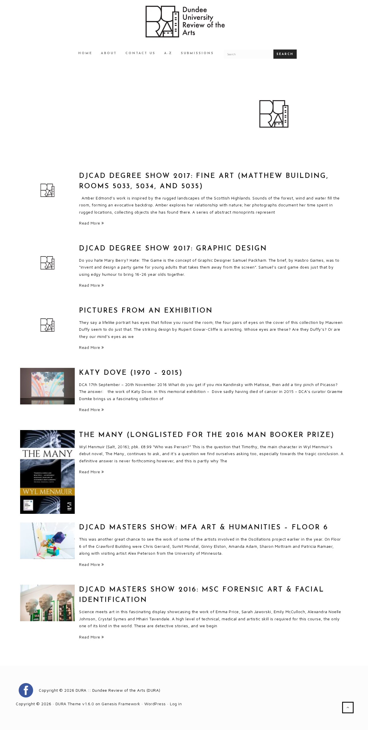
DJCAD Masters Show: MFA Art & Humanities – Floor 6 (203, 527)
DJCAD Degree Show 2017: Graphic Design (173, 248)
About (109, 53)
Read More (90, 222)
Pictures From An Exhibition (146, 310)
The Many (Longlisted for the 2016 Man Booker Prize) (207, 435)
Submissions (197, 53)
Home (85, 53)
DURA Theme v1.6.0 (74, 703)
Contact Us (140, 53)
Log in (176, 703)
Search (285, 54)
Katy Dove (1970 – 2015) (131, 373)
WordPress (155, 703)
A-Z (168, 53)
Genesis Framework (120, 703)
